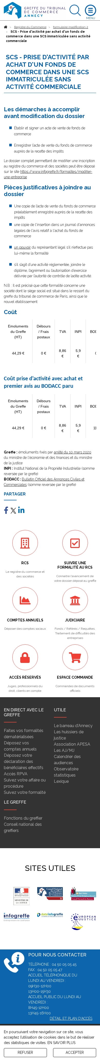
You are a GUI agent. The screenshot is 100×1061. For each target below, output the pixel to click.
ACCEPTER (75, 1052)
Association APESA (72, 744)
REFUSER (25, 1052)
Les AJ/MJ (64, 750)
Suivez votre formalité (25, 792)
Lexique (61, 781)
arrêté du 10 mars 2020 (72, 452)
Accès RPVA (15, 773)
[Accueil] (5, 27)
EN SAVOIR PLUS (61, 1043)
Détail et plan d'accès (71, 1018)
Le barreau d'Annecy (73, 725)
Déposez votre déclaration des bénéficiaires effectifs (23, 761)
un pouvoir (22, 247)
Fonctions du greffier (23, 818)
